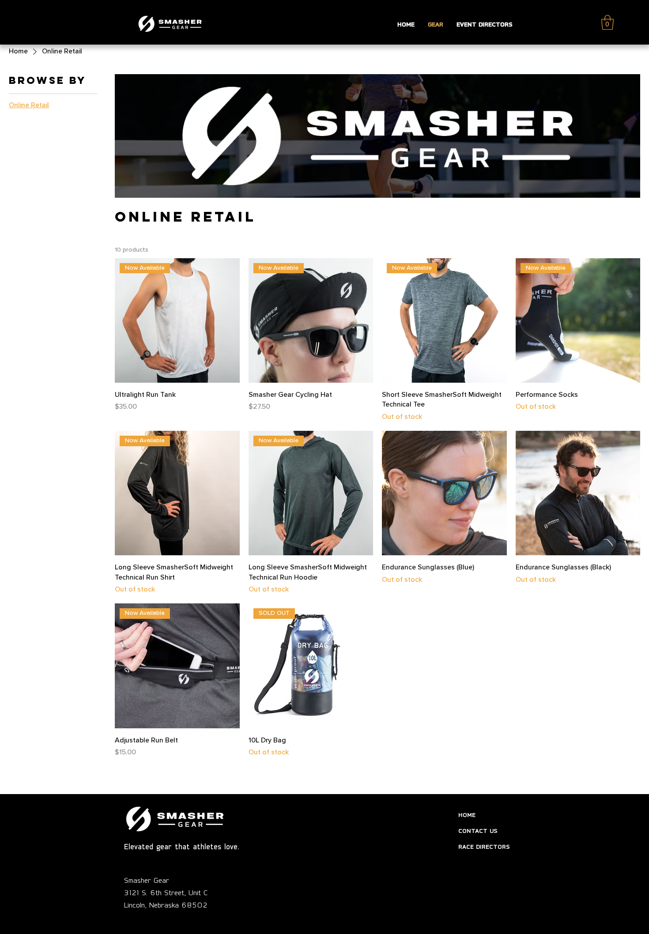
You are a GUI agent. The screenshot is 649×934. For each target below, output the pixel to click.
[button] (607, 22)
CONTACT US (478, 830)
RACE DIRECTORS (484, 846)
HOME (466, 814)
